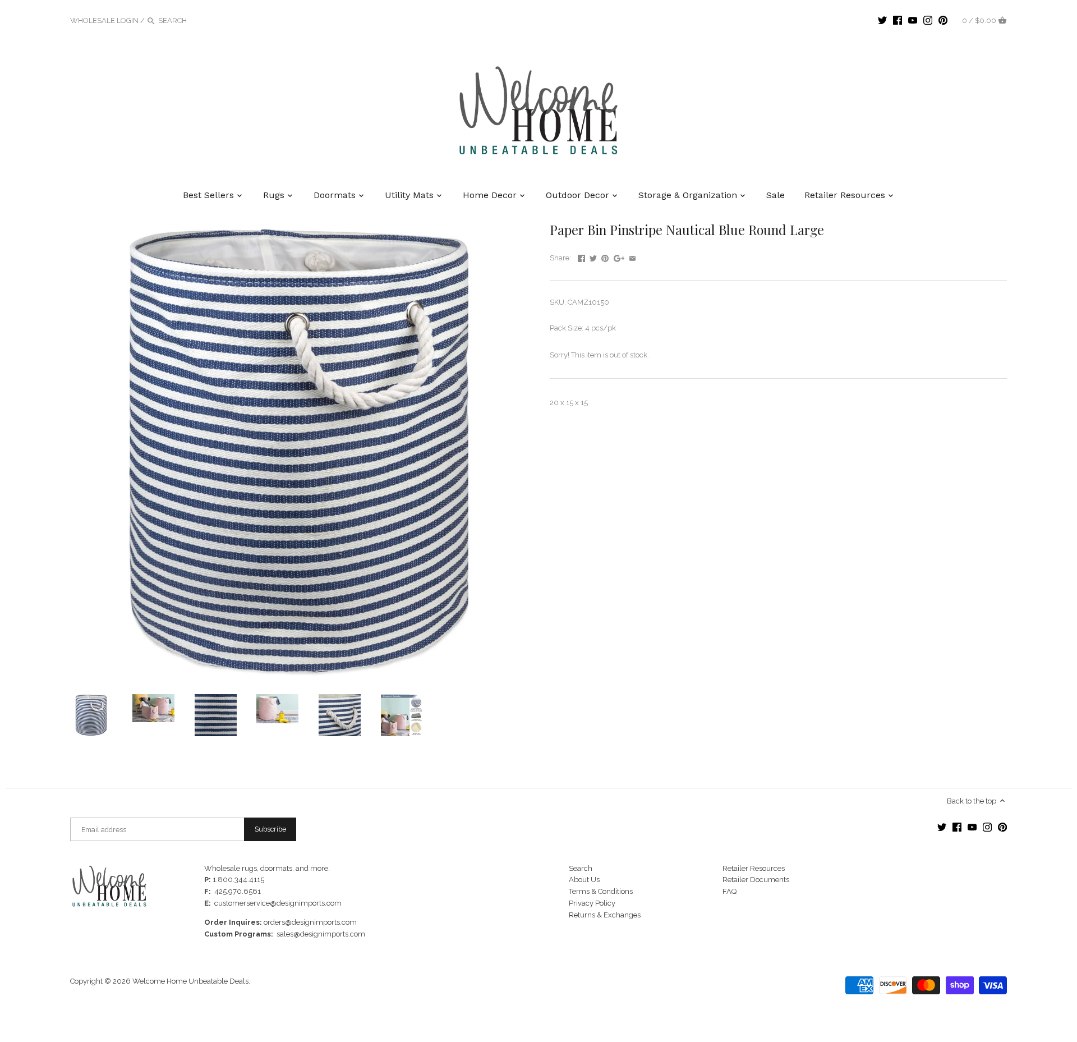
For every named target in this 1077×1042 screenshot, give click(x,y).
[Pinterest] (942, 20)
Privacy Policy (592, 903)
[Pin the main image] (605, 257)
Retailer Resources (753, 868)
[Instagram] (927, 20)
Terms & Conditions (601, 891)
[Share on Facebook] (581, 257)
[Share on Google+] (619, 257)
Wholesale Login (104, 20)
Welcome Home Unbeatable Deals (190, 981)
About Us (584, 879)
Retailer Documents (755, 879)
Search (580, 868)
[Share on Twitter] (593, 257)
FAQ (729, 891)
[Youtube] (912, 20)
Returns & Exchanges (605, 915)
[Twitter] (882, 20)
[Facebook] (897, 20)
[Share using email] (632, 257)
